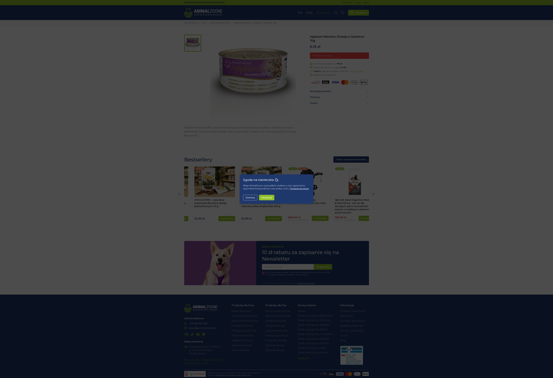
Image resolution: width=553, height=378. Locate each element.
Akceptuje (266, 197)
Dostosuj (250, 197)
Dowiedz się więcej (299, 188)
